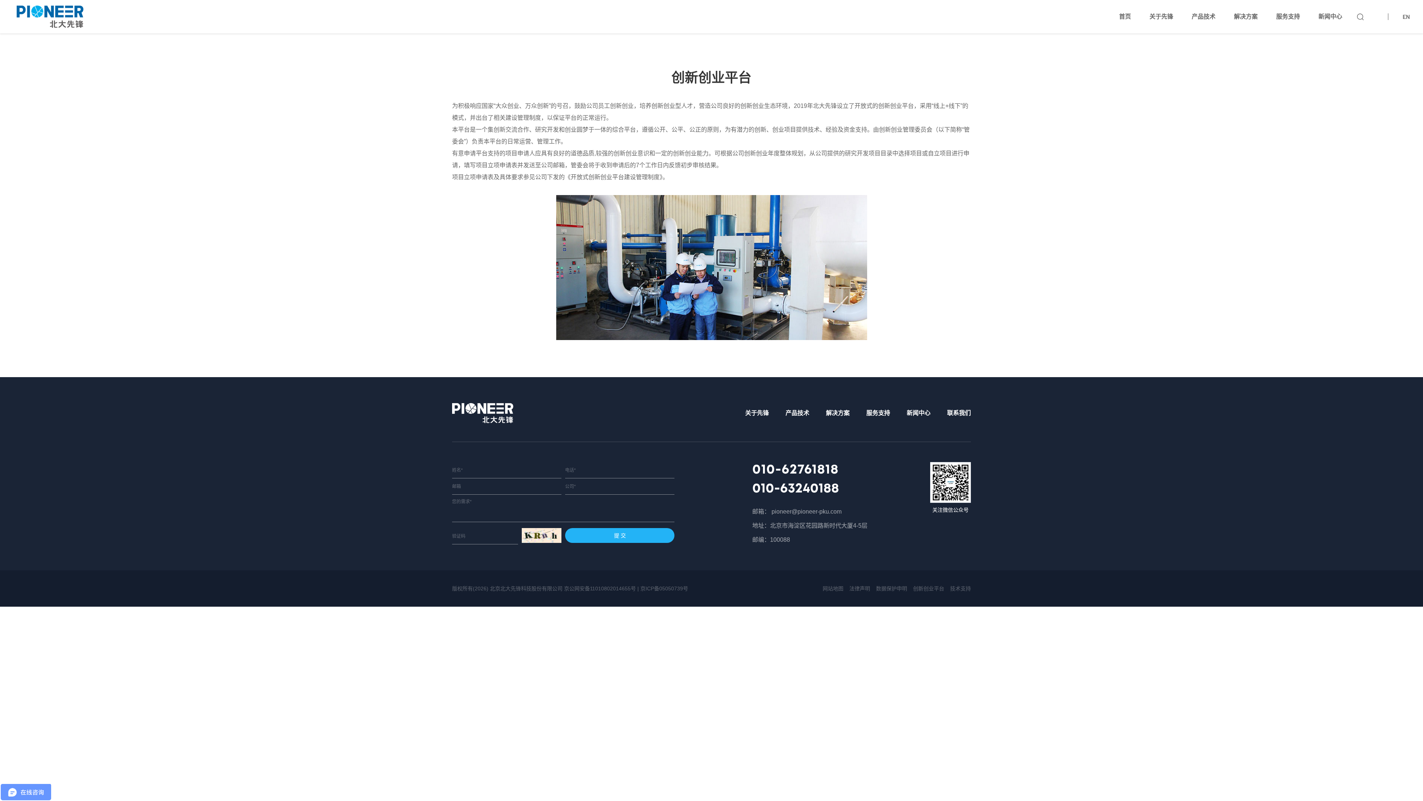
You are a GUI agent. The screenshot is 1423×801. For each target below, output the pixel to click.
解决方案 (1246, 16)
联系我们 (959, 413)
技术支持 (960, 588)
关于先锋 (1161, 16)
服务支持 (1288, 16)
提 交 (620, 535)
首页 (1125, 16)
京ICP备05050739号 (664, 588)
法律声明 (859, 588)
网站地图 (833, 588)
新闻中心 (1330, 16)
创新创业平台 (928, 588)
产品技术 (1203, 16)
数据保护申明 (891, 588)
